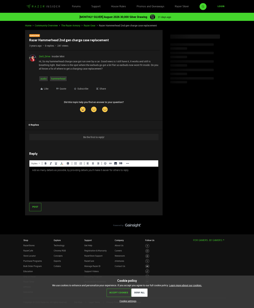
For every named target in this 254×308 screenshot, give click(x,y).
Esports (57, 261)
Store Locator (29, 255)
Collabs (57, 266)
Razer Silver (182, 6)
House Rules (118, 6)
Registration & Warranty (95, 250)
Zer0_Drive (44, 56)
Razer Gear (90, 25)
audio (43, 78)
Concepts (58, 255)
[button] (221, 6)
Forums (76, 6)
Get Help (88, 245)
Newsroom (120, 255)
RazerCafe (28, 250)
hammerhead (58, 78)
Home (28, 25)
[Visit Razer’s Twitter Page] (147, 261)
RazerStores (29, 245)
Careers (118, 250)
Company (119, 240)
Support (96, 6)
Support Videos (91, 271)
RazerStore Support (93, 255)
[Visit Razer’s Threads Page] (147, 256)
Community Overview (46, 25)
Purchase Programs (32, 261)
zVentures (119, 261)
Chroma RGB (60, 250)
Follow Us (149, 240)
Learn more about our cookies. (185, 285)
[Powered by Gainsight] (127, 226)
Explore (57, 240)
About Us (119, 245)
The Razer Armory (70, 25)
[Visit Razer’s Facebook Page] (147, 246)
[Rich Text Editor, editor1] (93, 184)
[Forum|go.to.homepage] (43, 6)
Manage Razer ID (92, 266)
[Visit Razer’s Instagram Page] (147, 251)
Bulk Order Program (32, 266)
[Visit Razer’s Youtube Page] (147, 266)
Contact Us (120, 266)
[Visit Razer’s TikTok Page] (147, 271)
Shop (25, 240)
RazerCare (89, 261)
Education (28, 271)
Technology (59, 245)
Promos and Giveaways (150, 6)
